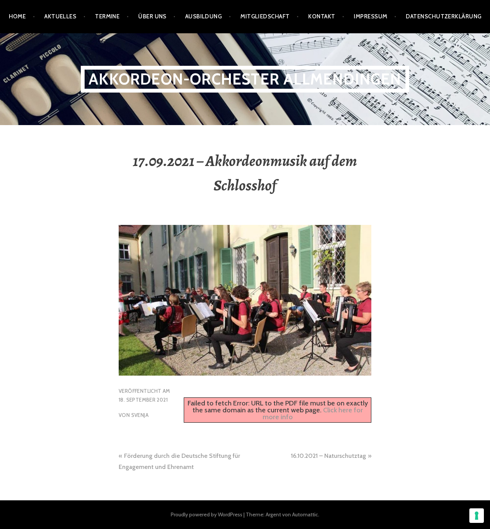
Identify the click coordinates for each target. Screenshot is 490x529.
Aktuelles (60, 16)
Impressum (370, 16)
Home (17, 16)
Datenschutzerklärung (443, 16)
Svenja (140, 415)
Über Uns (152, 16)
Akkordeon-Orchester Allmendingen (244, 79)
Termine (107, 16)
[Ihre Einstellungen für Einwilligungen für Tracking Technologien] (476, 515)
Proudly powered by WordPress (206, 514)
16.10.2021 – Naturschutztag (328, 455)
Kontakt (321, 16)
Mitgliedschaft (264, 16)
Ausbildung (203, 16)
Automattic (305, 514)
